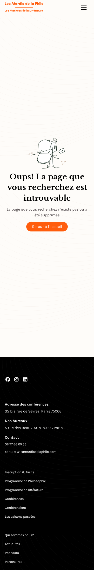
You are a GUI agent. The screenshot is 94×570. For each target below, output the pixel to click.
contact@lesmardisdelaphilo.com (30, 452)
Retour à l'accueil (47, 226)
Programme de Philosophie (25, 481)
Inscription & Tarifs (19, 472)
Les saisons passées (20, 517)
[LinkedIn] (25, 379)
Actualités (12, 544)
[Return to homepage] (24, 7)
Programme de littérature (24, 490)
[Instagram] (16, 379)
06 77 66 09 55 (16, 444)
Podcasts (12, 553)
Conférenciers (15, 508)
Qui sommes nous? (19, 535)
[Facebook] (8, 379)
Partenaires (13, 562)
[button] (83, 7)
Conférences (14, 499)
